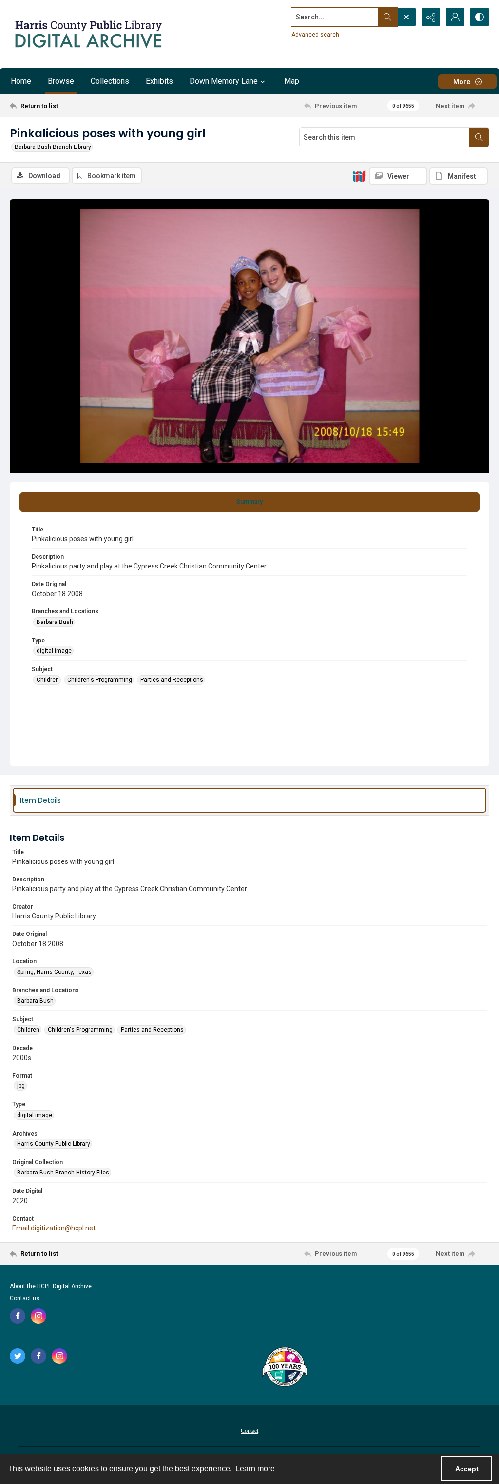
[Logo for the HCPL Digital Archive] (88, 34)
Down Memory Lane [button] (224, 81)
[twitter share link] (17, 1356)
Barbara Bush (55, 622)
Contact (249, 1431)
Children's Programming (99, 680)
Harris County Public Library (53, 1143)
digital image (54, 650)
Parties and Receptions (171, 680)
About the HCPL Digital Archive (51, 1286)
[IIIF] (359, 175)
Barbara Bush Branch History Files (63, 1172)
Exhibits (159, 81)
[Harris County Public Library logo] (284, 1367)
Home (21, 81)
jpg (21, 1085)
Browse (61, 81)
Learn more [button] (255, 1469)
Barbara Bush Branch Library (53, 147)
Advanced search (315, 34)
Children (48, 680)
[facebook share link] (17, 1316)
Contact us (24, 1298)
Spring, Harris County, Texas (54, 972)
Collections (110, 81)
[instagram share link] (38, 1316)
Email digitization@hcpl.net (54, 1228)
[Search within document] (479, 137)
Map (291, 81)
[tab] (249, 502)
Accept (467, 1469)
